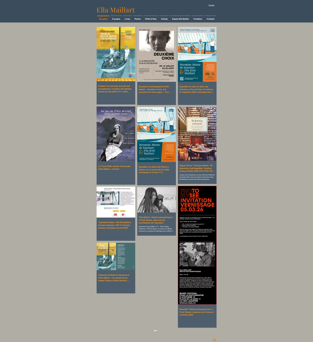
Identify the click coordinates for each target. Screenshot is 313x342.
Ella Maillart (116, 9)
